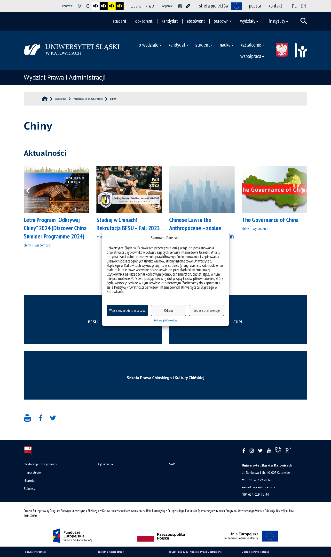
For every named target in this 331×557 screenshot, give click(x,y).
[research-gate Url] (288, 451)
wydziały (247, 21)
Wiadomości (43, 245)
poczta (255, 5)
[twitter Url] (260, 451)
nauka (225, 44)
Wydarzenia (260, 228)
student (119, 21)
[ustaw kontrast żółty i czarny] (120, 6)
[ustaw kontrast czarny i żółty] (112, 6)
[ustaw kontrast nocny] (88, 6)
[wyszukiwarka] (303, 21)
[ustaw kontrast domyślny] (80, 6)
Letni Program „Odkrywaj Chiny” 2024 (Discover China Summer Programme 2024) (55, 228)
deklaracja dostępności (40, 464)
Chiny (27, 245)
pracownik (222, 21)
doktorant (144, 21)
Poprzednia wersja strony (110, 551)
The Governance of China (270, 220)
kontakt (275, 5)
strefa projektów (214, 5)
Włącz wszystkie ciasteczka (127, 310)
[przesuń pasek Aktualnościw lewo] (31, 189)
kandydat (169, 21)
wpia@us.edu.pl (264, 487)
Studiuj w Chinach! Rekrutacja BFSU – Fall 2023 (128, 224)
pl (294, 5)
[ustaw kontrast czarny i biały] (96, 6)
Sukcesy (29, 488)
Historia (29, 480)
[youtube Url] (269, 451)
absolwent (196, 21)
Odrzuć (168, 310)
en (303, 5)
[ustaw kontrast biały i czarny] (104, 6)
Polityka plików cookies (165, 320)
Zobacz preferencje (206, 310)
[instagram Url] (252, 451)
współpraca (250, 55)
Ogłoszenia (104, 464)
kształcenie (250, 44)
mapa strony (32, 472)
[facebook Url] (243, 451)
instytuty (277, 21)
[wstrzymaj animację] (180, 6)
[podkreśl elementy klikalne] (188, 6)
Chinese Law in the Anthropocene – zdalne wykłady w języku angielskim (201, 228)
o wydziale (148, 44)
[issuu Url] (278, 451)
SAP (172, 464)
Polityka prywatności (35, 551)
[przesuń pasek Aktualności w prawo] (300, 189)
